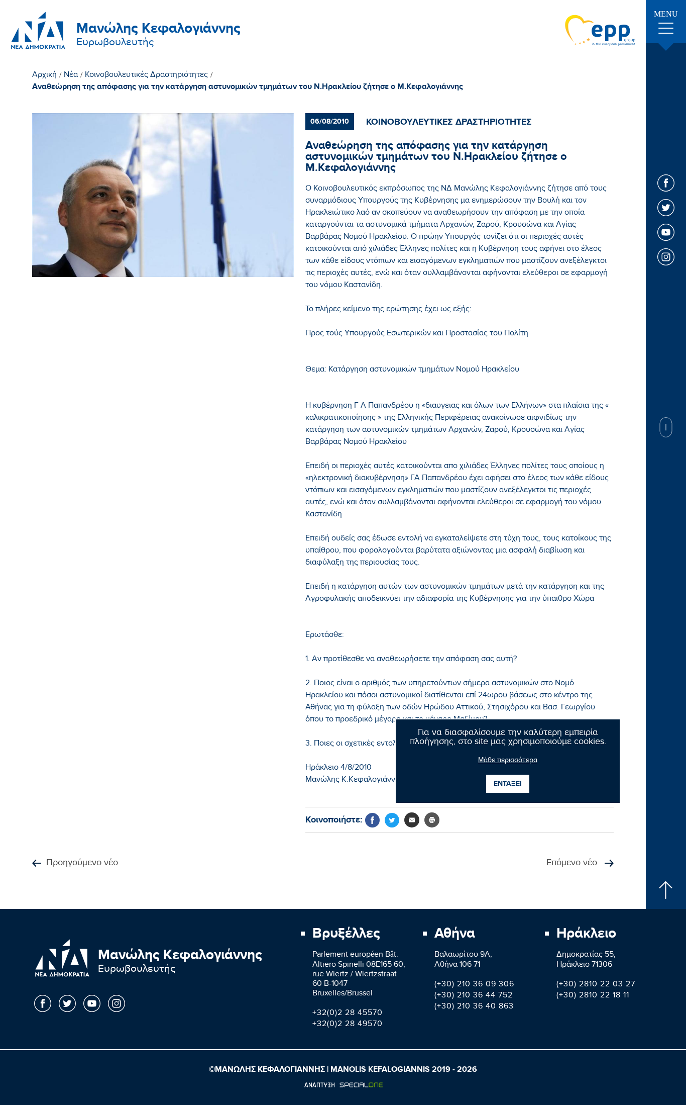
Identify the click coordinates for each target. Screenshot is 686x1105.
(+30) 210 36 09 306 (474, 985)
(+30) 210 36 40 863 (474, 1007)
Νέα (71, 76)
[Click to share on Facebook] (372, 820)
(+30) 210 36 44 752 (473, 996)
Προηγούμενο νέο (82, 863)
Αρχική (44, 76)
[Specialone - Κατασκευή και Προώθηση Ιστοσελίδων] (343, 1084)
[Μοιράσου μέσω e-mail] (412, 819)
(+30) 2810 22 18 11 (592, 996)
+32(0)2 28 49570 (347, 1025)
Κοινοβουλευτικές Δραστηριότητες (146, 76)
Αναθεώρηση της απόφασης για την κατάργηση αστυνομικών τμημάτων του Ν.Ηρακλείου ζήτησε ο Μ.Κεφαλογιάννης (247, 86)
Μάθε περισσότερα (507, 761)
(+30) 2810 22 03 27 (595, 985)
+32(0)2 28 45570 (347, 1014)
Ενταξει (508, 783)
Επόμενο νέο (573, 863)
